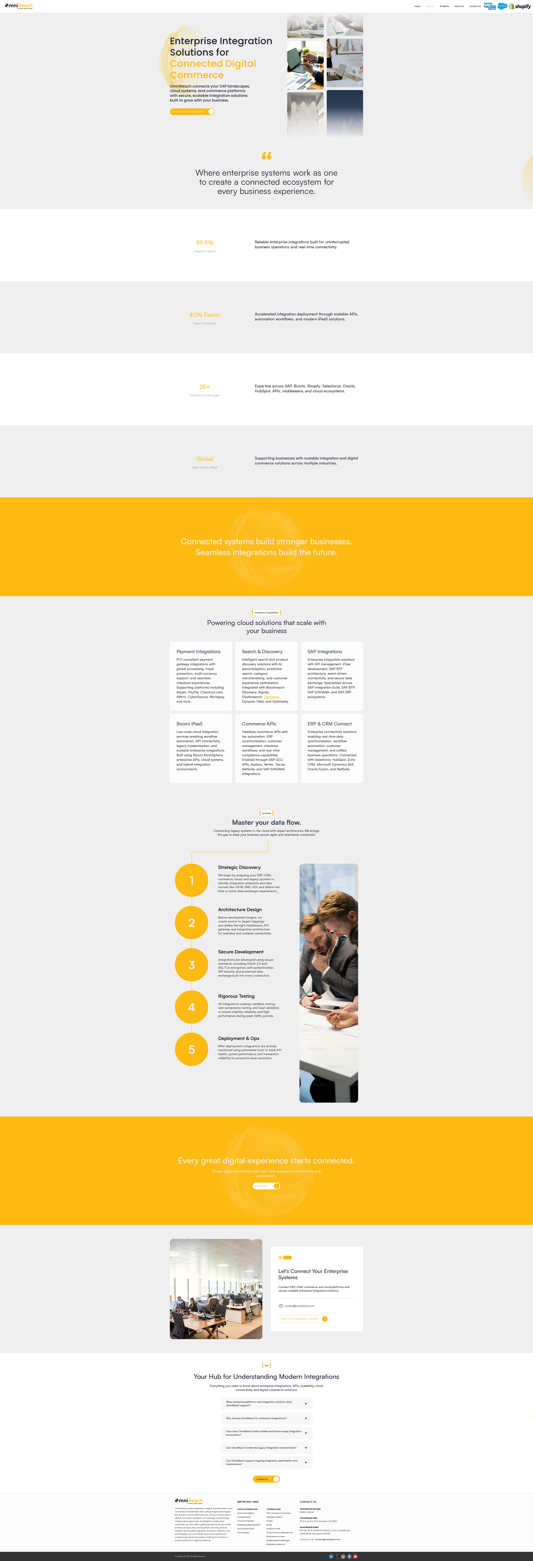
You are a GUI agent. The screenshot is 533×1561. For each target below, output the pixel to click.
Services (430, 6)
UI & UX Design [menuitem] (243, 1532)
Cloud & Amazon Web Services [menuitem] (279, 1532)
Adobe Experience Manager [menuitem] (278, 1540)
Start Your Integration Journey (300, 1318)
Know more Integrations (188, 111)
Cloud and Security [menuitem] (245, 1521)
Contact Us (475, 6)
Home (417, 6)
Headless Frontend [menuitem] (274, 1517)
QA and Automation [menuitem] (245, 1529)
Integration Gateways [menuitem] (275, 1544)
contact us (262, 1479)
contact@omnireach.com (299, 1306)
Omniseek (271, 697)
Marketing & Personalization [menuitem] (249, 1525)
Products (444, 6)
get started (261, 1185)
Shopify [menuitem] (269, 1521)
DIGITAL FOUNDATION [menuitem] (247, 1509)
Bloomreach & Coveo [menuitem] (275, 1536)
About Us (459, 6)
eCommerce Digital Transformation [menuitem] (245, 1515)
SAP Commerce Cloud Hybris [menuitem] (278, 1513)
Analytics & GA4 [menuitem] (273, 1529)
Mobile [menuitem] (269, 1525)
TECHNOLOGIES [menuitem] (273, 1509)
